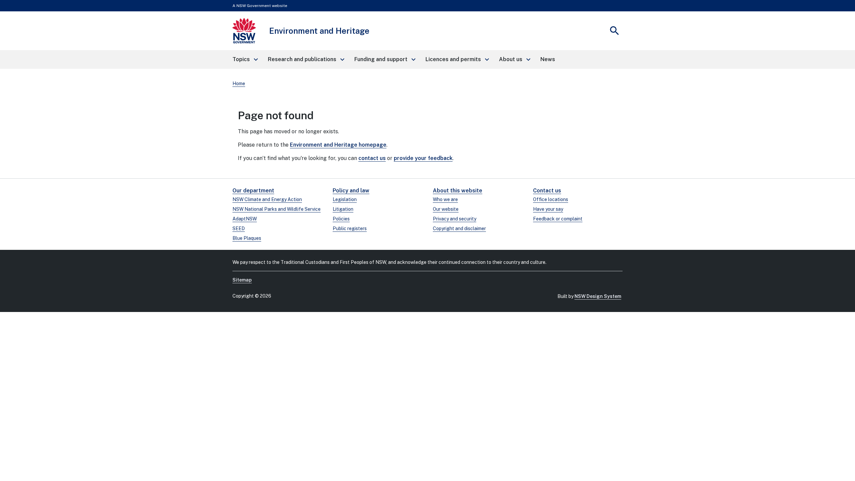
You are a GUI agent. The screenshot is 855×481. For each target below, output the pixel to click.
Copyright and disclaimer (459, 228)
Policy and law (351, 190)
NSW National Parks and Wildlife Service (276, 209)
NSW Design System (597, 296)
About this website (457, 190)
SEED (238, 228)
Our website (446, 209)
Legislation (345, 199)
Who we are (445, 199)
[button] (245, 59)
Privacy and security (454, 218)
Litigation (343, 209)
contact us (372, 158)
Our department (253, 190)
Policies (341, 218)
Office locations (550, 199)
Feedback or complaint (557, 218)
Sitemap (242, 280)
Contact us (547, 190)
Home (238, 83)
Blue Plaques (246, 238)
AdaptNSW (244, 218)
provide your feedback (423, 158)
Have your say (548, 209)
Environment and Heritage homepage (338, 145)
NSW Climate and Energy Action (267, 199)
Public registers (350, 228)
